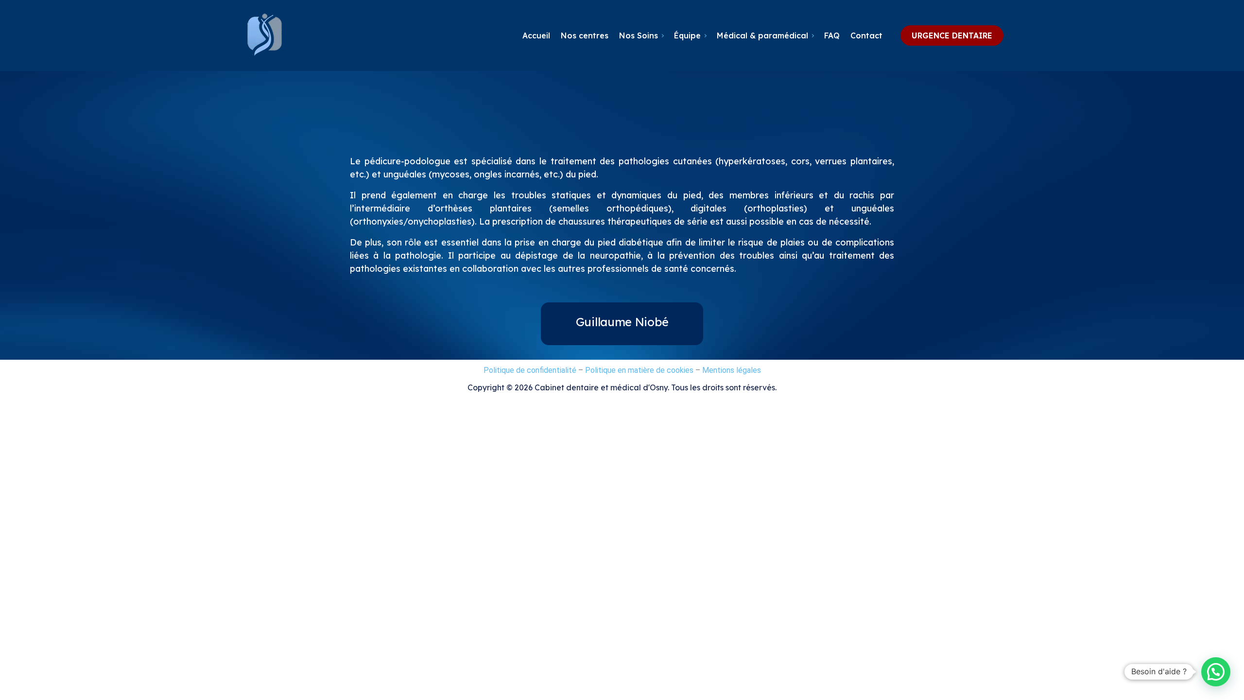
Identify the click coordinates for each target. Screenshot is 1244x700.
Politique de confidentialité (531, 370)
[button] (1215, 671)
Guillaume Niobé (622, 322)
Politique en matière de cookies (639, 370)
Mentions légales (730, 370)
